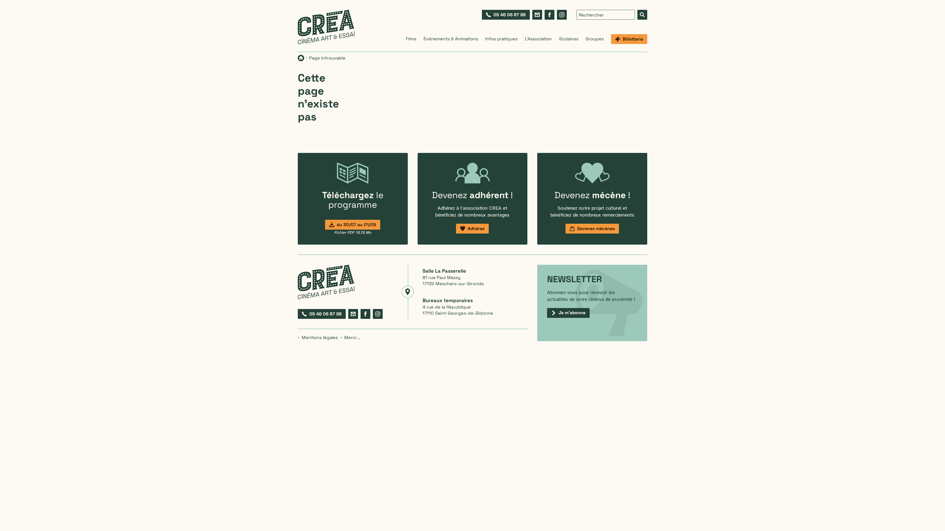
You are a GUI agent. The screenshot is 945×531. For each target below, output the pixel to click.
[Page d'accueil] (326, 27)
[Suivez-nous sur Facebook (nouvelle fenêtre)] (549, 15)
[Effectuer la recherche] (642, 15)
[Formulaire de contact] (537, 15)
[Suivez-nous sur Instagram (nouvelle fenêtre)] (562, 15)
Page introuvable (327, 58)
